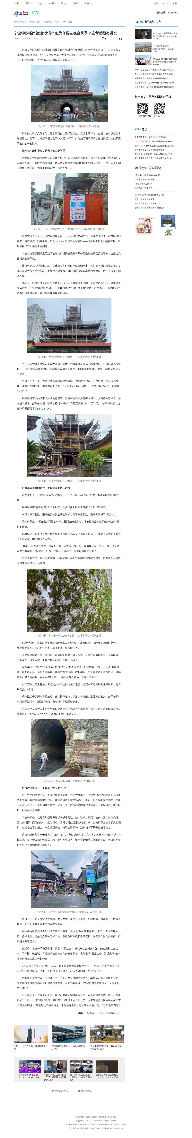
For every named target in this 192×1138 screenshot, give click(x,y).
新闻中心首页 (85, 1091)
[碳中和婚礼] (145, 235)
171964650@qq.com (112, 1013)
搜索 (156, 3)
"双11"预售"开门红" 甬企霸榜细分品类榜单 (153, 141)
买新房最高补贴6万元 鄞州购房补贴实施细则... (155, 87)
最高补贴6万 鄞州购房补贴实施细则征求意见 (154, 146)
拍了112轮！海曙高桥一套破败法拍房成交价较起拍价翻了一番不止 (165, 36)
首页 (16, 3)
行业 (75, 3)
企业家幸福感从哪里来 (144, 179)
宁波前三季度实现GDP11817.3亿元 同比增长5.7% (164, 49)
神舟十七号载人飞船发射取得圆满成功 (151, 78)
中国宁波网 (35, 22)
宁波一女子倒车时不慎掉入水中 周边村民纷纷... (155, 70)
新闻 (28, 3)
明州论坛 (141, 168)
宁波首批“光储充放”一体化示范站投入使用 (153, 154)
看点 (141, 129)
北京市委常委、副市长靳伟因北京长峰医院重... (155, 83)
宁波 (39, 3)
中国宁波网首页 (59, 1091)
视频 (86, 3)
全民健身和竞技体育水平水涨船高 (149, 208)
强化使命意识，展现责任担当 (147, 203)
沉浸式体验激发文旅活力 (145, 199)
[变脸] (168, 235)
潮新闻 (44, 39)
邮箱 (165, 3)
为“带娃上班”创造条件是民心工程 (149, 195)
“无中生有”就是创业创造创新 (147, 175)
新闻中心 (48, 22)
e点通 (51, 3)
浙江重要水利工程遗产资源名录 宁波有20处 (154, 158)
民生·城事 (67, 22)
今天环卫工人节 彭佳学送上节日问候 (151, 137)
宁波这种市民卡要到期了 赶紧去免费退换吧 (154, 74)
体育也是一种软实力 (143, 188)
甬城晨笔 (154, 168)
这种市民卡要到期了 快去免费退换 (150, 150)
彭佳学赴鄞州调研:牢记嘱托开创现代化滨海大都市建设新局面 (165, 62)
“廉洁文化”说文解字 (143, 184)
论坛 (63, 3)
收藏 (175, 3)
